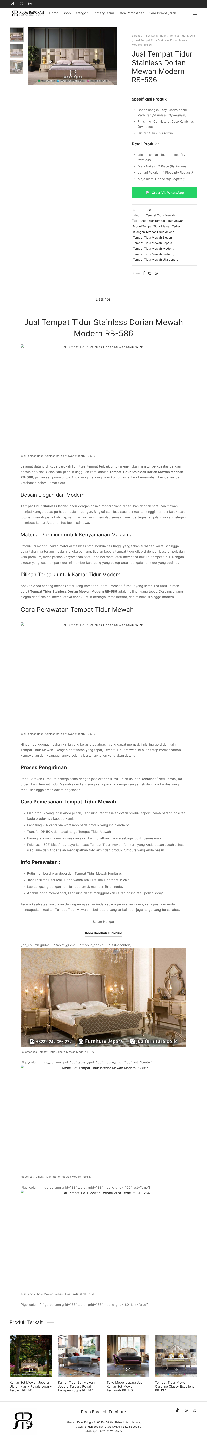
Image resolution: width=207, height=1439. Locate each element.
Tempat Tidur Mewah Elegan (152, 237)
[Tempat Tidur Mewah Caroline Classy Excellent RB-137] (176, 1356)
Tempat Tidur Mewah (183, 35)
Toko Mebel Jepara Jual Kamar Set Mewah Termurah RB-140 (125, 1386)
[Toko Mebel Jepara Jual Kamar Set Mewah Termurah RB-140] (128, 1356)
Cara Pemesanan (131, 13)
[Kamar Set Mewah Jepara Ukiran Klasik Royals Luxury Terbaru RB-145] (31, 1356)
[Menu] (195, 13)
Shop (67, 13)
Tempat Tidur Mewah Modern (153, 248)
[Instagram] (30, 4)
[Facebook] (144, 273)
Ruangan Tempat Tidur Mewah (153, 232)
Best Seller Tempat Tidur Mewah (162, 221)
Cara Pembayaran (162, 13)
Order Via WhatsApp (168, 192)
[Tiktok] (13, 4)
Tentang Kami (103, 13)
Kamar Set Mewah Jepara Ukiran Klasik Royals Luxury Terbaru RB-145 (31, 1386)
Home (53, 13)
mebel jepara (98, 910)
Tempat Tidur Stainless (84, 322)
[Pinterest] (150, 273)
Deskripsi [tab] (103, 299)
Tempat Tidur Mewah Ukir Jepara (155, 259)
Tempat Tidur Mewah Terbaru (153, 254)
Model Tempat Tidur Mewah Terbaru (157, 226)
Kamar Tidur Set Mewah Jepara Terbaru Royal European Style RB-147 (76, 1386)
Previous (32, 56)
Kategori (81, 13)
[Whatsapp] (21, 4)
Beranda (137, 35)
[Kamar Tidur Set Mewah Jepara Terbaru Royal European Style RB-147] (79, 1356)
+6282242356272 (111, 1431)
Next (113, 56)
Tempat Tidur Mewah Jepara (152, 243)
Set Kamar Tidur (156, 35)
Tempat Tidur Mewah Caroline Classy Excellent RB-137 (174, 1386)
